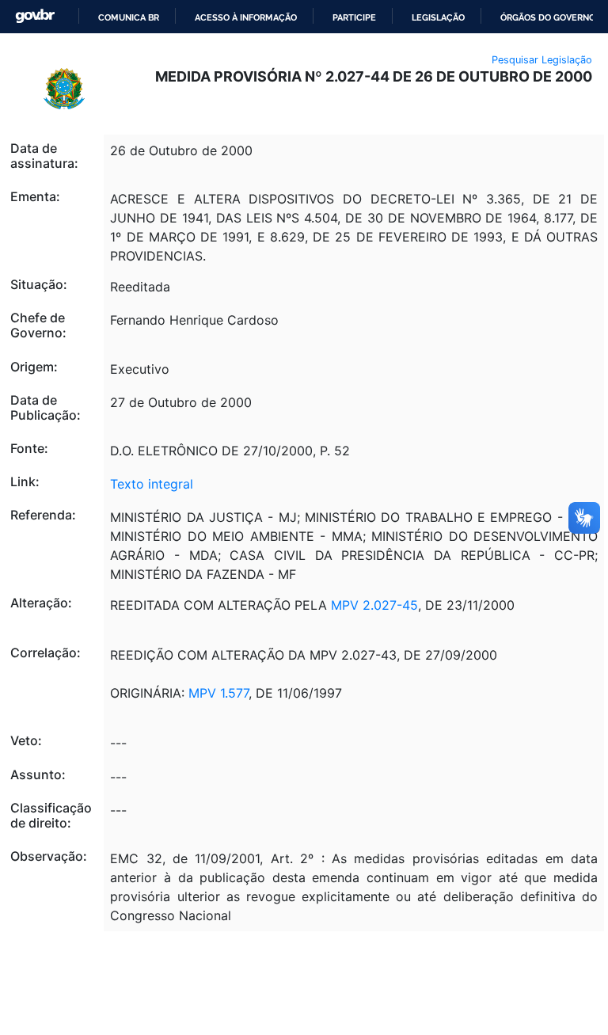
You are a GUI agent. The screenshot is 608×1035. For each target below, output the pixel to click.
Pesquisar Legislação (542, 60)
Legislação (438, 17)
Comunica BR (128, 17)
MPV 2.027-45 (374, 605)
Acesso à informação (246, 17)
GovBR (35, 16)
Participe (354, 17)
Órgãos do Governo (547, 17)
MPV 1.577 (218, 693)
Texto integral (151, 484)
